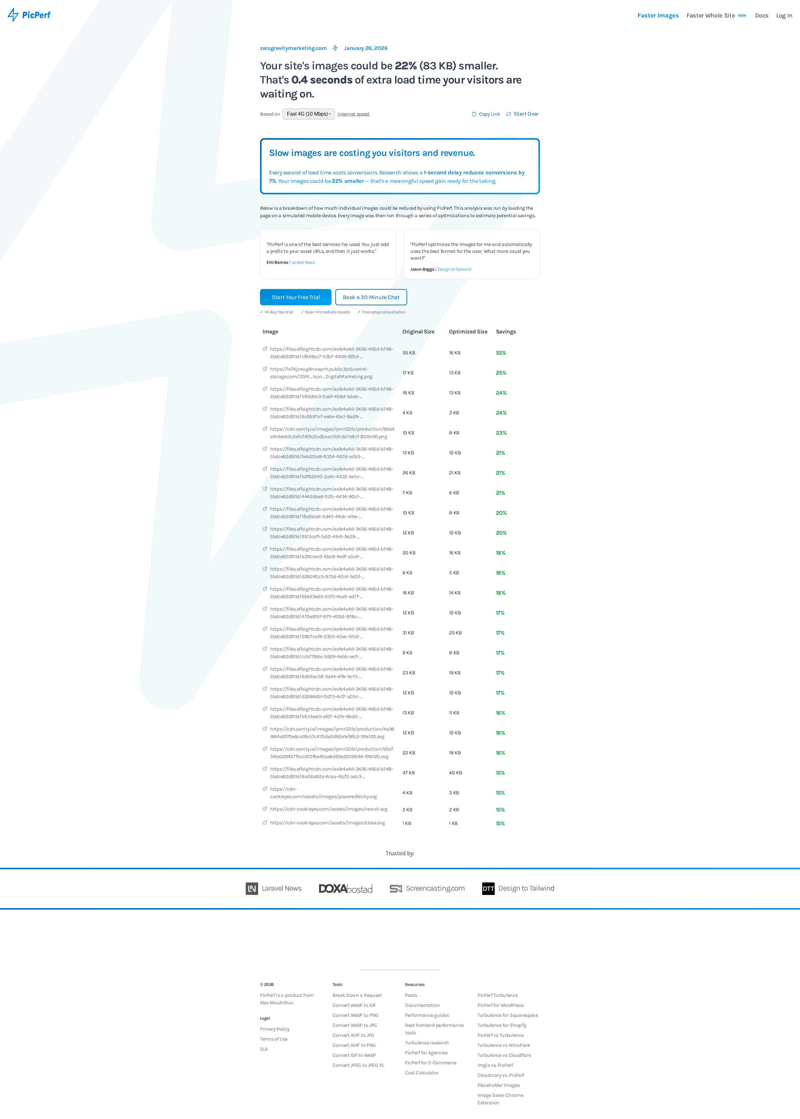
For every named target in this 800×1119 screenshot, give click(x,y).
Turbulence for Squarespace (508, 1015)
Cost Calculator (421, 1073)
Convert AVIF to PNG (354, 1045)
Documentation (422, 1005)
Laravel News (303, 262)
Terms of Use (274, 1039)
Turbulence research (427, 1043)
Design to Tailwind (454, 269)
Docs (762, 15)
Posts (411, 995)
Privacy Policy (274, 1029)
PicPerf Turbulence (498, 995)
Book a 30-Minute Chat (371, 297)
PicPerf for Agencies (426, 1053)
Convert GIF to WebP (354, 1055)
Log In (784, 15)
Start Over (526, 113)
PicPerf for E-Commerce (431, 1063)
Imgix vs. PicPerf (495, 1065)
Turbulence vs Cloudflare (504, 1055)
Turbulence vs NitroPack (504, 1045)
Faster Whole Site (716, 15)
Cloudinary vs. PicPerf (501, 1075)
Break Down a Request (357, 995)
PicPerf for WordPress (500, 1005)
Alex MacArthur (276, 1003)
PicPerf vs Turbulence (500, 1035)
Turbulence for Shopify (502, 1025)
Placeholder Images (499, 1085)
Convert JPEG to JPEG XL (358, 1065)
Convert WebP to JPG (354, 1025)
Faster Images (658, 15)
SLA (264, 1049)
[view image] (265, 349)
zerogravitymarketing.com (293, 48)
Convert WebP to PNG (355, 1015)
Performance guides (427, 1015)
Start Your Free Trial (296, 297)
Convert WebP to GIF (354, 1005)
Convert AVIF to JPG (353, 1035)
